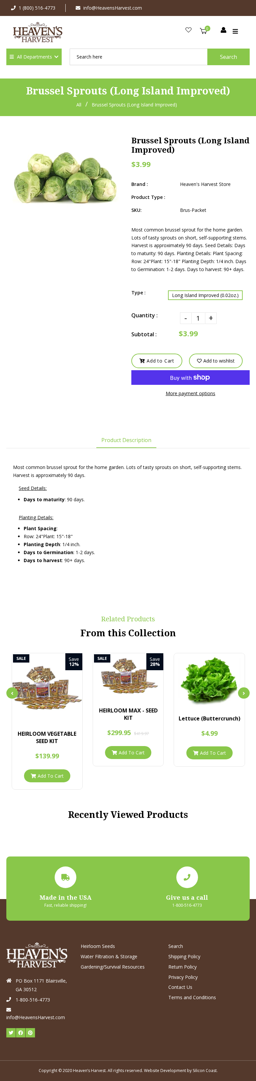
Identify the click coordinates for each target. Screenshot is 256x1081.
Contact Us (180, 987)
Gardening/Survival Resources (113, 967)
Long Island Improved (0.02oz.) (205, 295)
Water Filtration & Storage (109, 956)
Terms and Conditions (192, 997)
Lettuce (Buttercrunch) (209, 718)
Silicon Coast (205, 1070)
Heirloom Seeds (98, 946)
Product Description (126, 440)
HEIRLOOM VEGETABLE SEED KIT (47, 737)
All (78, 104)
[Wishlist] (188, 30)
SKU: (136, 210)
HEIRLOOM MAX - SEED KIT (128, 714)
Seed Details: (33, 488)
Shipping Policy (184, 956)
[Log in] (223, 30)
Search (228, 57)
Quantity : (144, 315)
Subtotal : (144, 334)
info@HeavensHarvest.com (112, 8)
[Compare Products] (30, 717)
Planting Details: (36, 517)
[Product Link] (53, 717)
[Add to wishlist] (64, 717)
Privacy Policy (183, 977)
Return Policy (182, 967)
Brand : (139, 184)
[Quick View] (41, 717)
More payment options (190, 393)
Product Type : (148, 197)
